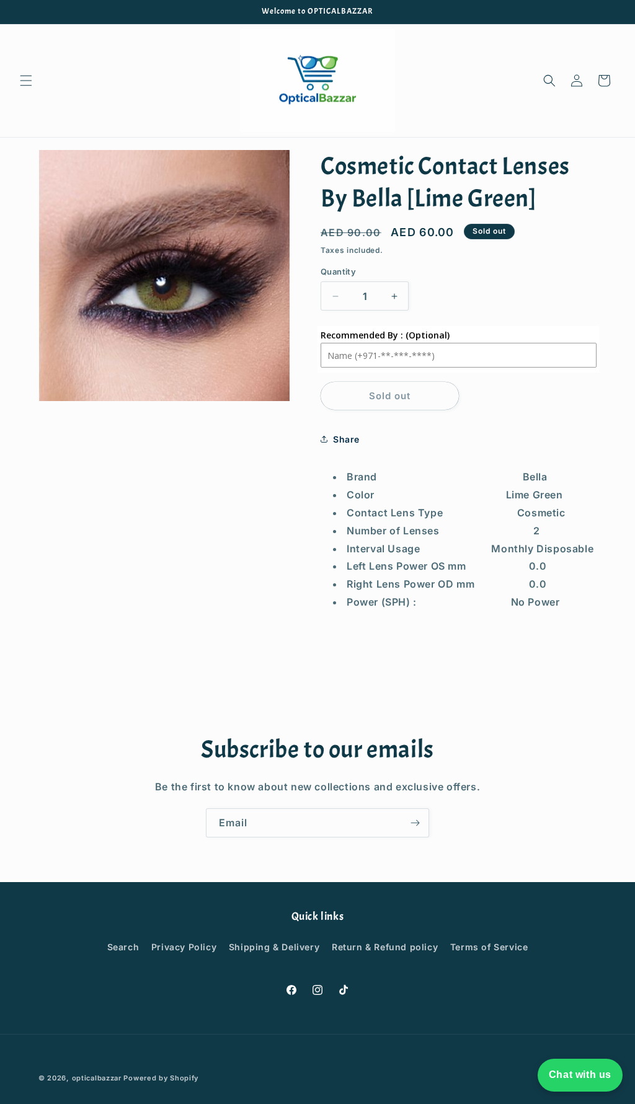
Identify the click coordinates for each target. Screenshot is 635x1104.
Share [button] (346, 439)
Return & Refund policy (385, 947)
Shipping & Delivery (274, 947)
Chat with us (580, 1074)
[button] (26, 80)
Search (123, 947)
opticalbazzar (97, 1078)
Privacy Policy (183, 947)
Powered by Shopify (160, 1078)
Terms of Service (489, 947)
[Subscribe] (415, 822)
